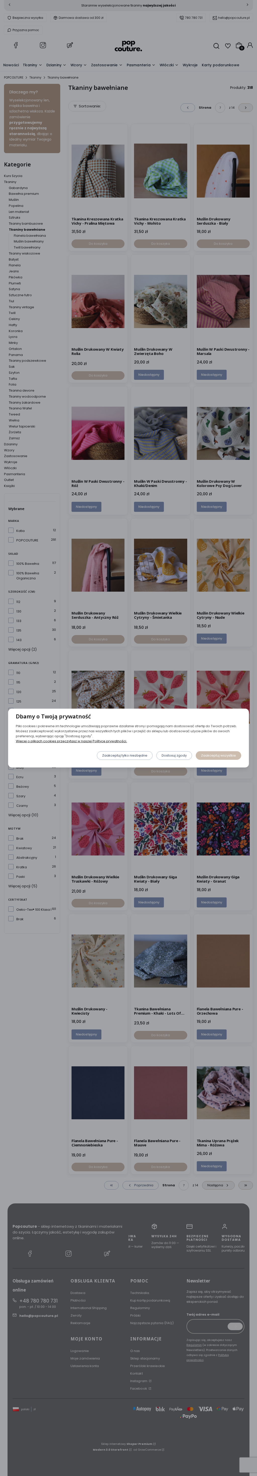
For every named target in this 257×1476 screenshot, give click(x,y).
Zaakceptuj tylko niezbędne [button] (124, 755)
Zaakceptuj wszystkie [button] (218, 755)
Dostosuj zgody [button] (174, 755)
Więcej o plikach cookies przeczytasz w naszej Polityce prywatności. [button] (71, 741)
